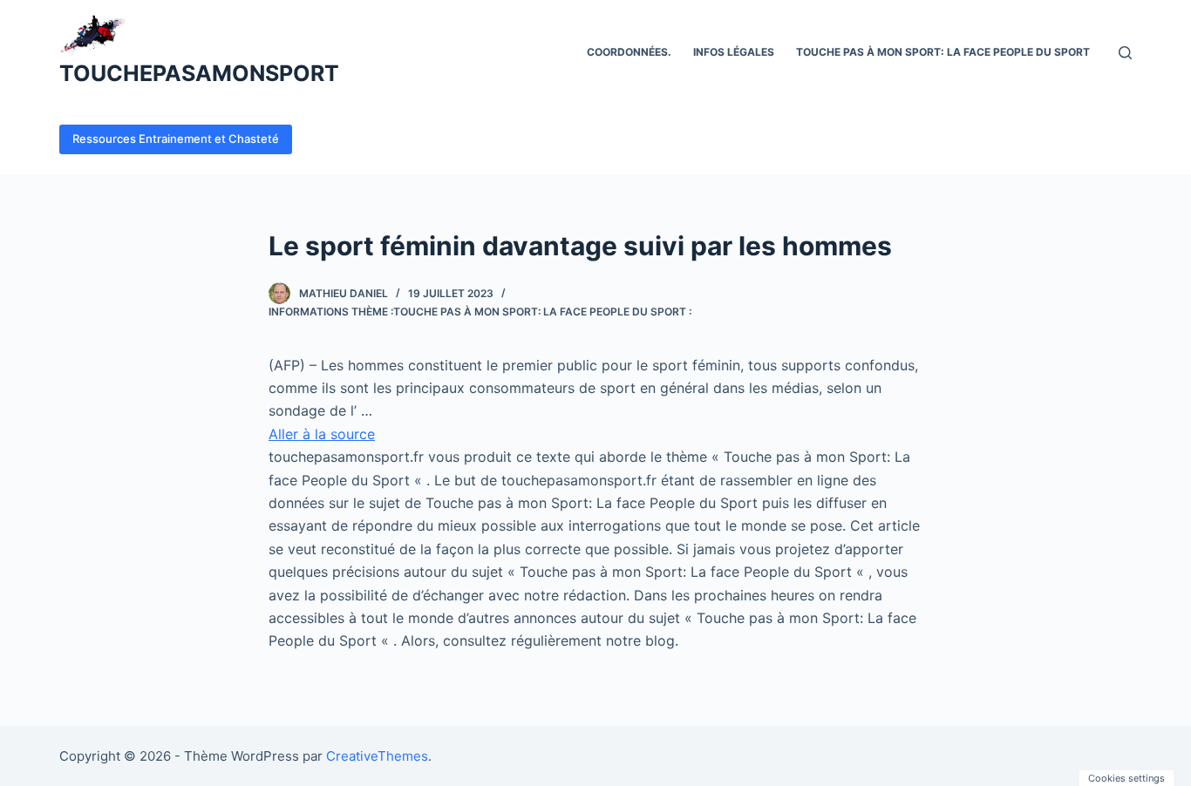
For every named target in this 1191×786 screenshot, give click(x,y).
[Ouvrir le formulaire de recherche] (1125, 52)
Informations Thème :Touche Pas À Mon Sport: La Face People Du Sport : (480, 311)
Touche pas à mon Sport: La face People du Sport (943, 51)
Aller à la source (322, 434)
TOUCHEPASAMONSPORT (199, 73)
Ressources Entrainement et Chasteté (175, 139)
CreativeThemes (377, 756)
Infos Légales (733, 51)
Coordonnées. (629, 51)
